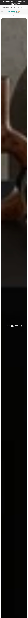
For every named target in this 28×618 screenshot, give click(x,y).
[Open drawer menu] (2, 11)
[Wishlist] (15, 7)
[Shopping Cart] (22, 7)
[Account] (18, 7)
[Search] (11, 7)
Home (10, 16)
